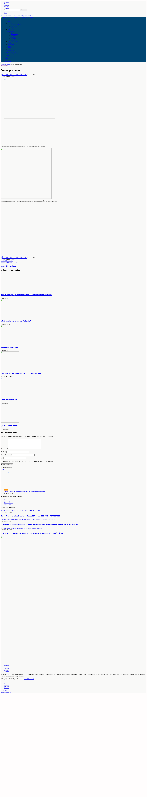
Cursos (9, 47)
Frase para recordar (9, 399)
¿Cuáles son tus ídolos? (10, 426)
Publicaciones (7, 21)
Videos (9, 43)
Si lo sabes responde (9, 347)
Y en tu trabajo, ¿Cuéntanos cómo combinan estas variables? (26, 295)
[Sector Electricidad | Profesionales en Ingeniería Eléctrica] (17, 15)
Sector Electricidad (29, 679)
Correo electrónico (6, 455)
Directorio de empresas (10, 52)
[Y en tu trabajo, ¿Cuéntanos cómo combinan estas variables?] (10, 291)
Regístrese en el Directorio (11, 53)
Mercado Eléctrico (16, 24)
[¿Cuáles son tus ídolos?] (10, 422)
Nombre (3, 451)
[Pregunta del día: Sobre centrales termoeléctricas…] (10, 369)
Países (9, 49)
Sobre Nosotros (8, 57)
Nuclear (13, 37)
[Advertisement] (52, 132)
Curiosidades (10, 44)
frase (2, 256)
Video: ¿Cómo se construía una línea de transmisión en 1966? (24, 492)
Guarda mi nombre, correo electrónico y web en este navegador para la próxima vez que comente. (29, 461)
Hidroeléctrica (14, 35)
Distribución (10, 29)
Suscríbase (7, 55)
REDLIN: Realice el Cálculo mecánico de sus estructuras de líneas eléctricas (32, 533)
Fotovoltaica (14, 34)
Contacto (6, 58)
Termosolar (14, 38)
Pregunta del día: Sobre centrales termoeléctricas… (22, 373)
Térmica (13, 40)
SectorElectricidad (22, 75)
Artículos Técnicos (12, 41)
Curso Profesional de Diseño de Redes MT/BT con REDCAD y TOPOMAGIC (30, 516)
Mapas (9, 46)
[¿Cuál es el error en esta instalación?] (17, 317)
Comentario (4, 449)
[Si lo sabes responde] (17, 343)
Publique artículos (9, 50)
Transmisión (10, 28)
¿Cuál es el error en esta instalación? (16, 321)
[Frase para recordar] (17, 396)
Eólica (12, 32)
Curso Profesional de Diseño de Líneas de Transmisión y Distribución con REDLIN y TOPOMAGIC (39, 524)
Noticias (9, 23)
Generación (10, 31)
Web (2, 458)
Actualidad (14, 26)
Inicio (5, 20)
